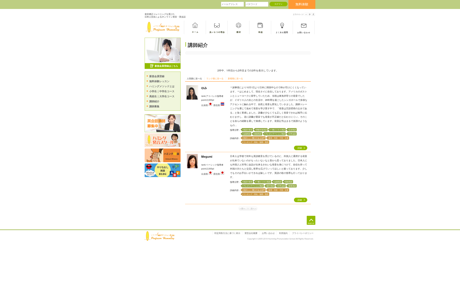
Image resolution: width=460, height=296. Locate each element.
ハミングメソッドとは (161, 86)
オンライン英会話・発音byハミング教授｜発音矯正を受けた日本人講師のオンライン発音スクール (163, 27)
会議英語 (246, 134)
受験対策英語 (261, 129)
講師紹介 (154, 101)
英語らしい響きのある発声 (254, 138)
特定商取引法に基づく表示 (227, 232)
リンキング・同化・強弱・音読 (255, 142)
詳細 (300, 147)
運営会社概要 (251, 232)
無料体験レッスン (159, 81)
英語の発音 (247, 129)
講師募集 (154, 106)
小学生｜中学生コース (161, 91)
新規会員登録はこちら (166, 65)
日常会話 (292, 134)
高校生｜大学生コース (161, 96)
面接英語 (257, 134)
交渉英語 (292, 129)
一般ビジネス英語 (278, 129)
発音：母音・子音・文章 (278, 138)
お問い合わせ (268, 232)
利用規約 (283, 232)
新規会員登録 (156, 76)
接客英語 (292, 186)
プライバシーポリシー (303, 232)
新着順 (235, 78)
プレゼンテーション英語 (275, 134)
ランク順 (215, 78)
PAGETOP (311, 223)
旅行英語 (270, 186)
